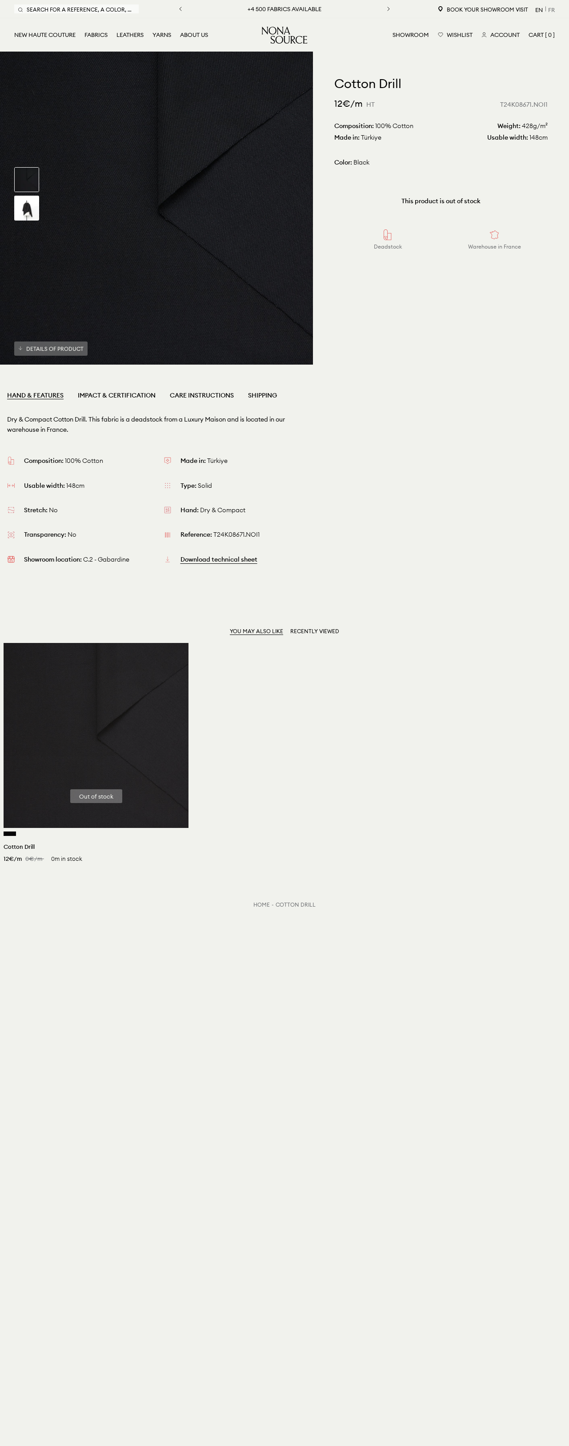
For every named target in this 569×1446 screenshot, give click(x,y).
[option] (156, 208)
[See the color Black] (10, 833)
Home (261, 904)
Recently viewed (314, 631)
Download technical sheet (218, 559)
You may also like (256, 631)
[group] (26, 179)
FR (551, 9)
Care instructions (202, 395)
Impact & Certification (117, 395)
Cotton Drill (296, 904)
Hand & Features (35, 395)
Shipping (262, 395)
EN (539, 9)
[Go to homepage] (284, 35)
